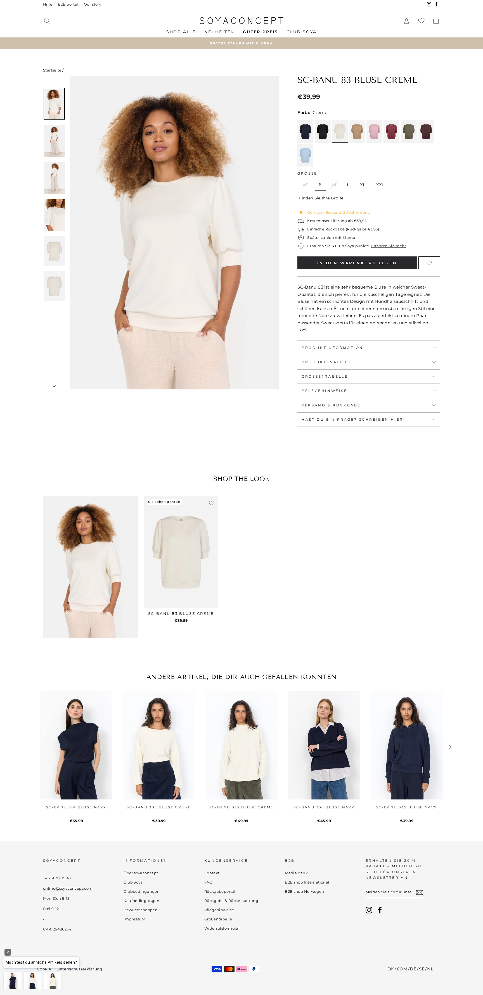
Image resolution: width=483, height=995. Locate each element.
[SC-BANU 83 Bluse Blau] (305, 155)
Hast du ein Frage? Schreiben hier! (353, 419)
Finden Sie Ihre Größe (321, 198)
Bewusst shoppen (141, 910)
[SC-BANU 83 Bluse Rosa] (374, 131)
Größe (307, 173)
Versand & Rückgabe (331, 405)
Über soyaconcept (141, 873)
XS (305, 184)
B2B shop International (307, 882)
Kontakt (212, 873)
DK (390, 969)
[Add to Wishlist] (429, 262)
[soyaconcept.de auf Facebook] (380, 910)
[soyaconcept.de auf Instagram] (369, 910)
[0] (421, 20)
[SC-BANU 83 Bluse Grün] (409, 131)
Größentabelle (325, 376)
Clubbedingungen (142, 891)
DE (413, 969)
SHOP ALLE (181, 31)
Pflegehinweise (324, 391)
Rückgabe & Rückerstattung (231, 901)
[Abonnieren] (419, 892)
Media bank (296, 873)
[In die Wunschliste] (211, 503)
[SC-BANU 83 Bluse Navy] (305, 131)
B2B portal (68, 4)
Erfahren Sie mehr (388, 246)
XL (363, 184)
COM (402, 969)
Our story (92, 4)
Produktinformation (332, 348)
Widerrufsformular (222, 928)
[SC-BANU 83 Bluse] (323, 131)
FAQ (208, 882)
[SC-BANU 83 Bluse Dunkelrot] (391, 131)
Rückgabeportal (219, 891)
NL (430, 969)
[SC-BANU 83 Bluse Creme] (340, 131)
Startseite (52, 70)
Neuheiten (219, 31)
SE (422, 969)
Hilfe (47, 4)
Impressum (134, 919)
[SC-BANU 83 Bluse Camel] (357, 131)
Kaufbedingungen (141, 901)
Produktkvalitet (326, 362)
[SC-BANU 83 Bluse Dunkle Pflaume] (426, 131)
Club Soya (302, 31)
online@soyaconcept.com (68, 888)
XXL (380, 184)
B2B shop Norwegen (304, 891)
